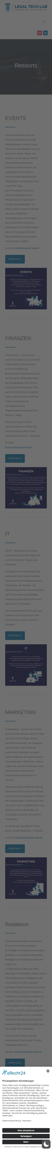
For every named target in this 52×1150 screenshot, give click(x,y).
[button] (46, 1144)
